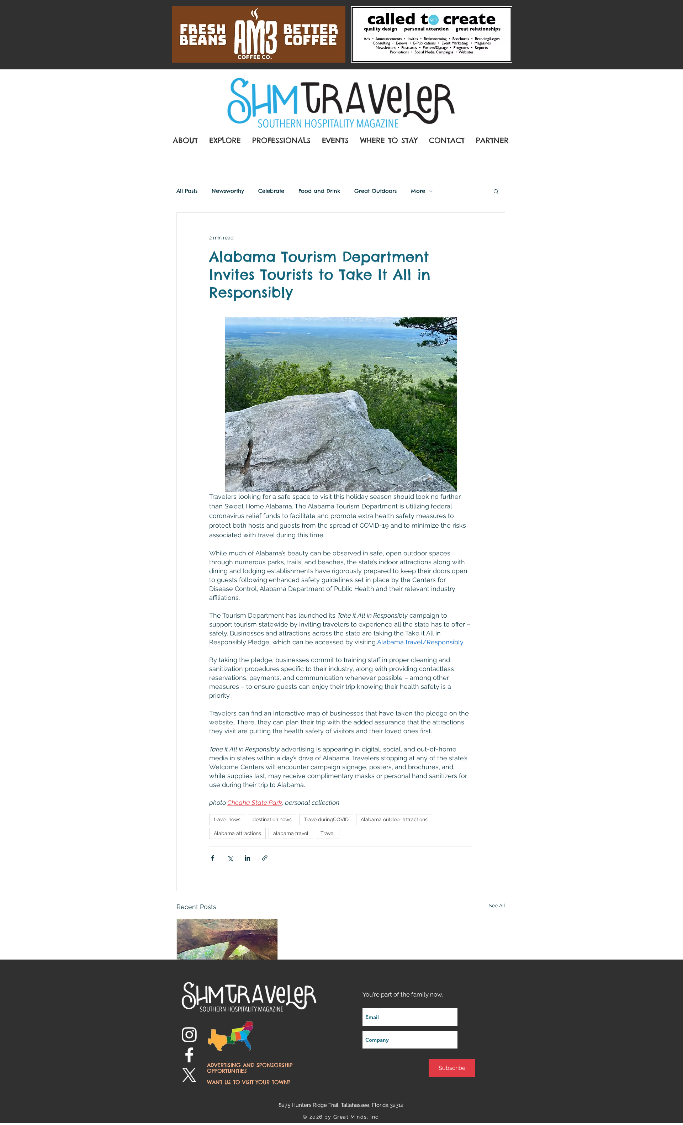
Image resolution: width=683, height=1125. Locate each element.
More (418, 191)
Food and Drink (319, 191)
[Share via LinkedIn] (247, 858)
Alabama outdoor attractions (394, 819)
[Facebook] (189, 1055)
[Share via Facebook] (212, 858)
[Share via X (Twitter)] (230, 858)
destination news (272, 819)
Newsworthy (228, 191)
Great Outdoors (375, 191)
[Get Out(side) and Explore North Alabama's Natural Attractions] (227, 947)
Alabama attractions (237, 833)
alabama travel (290, 833)
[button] (496, 191)
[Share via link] (264, 858)
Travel (328, 833)
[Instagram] (189, 1035)
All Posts (186, 191)
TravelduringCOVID (326, 819)
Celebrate (271, 191)
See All (497, 905)
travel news (227, 819)
